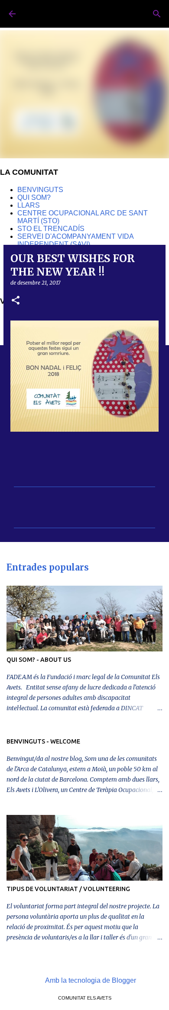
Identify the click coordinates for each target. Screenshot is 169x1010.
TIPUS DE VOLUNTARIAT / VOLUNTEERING (68, 888)
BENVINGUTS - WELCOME (43, 741)
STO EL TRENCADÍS (50, 228)
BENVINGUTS (40, 189)
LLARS (28, 205)
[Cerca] (157, 13)
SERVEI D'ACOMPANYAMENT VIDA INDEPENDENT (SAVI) (75, 240)
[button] (15, 301)
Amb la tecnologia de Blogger (90, 980)
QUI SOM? (34, 197)
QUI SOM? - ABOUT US (38, 659)
